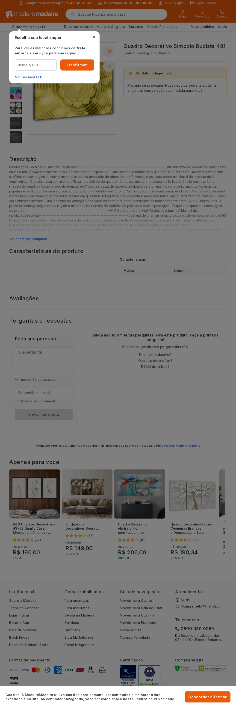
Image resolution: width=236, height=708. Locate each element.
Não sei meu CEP (28, 77)
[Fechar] (94, 37)
